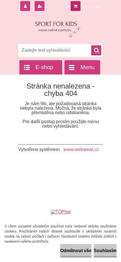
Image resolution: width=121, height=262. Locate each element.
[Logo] (57, 27)
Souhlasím (105, 250)
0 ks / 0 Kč (91, 7)
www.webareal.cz (81, 149)
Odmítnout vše (75, 250)
